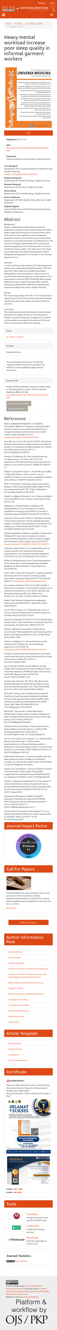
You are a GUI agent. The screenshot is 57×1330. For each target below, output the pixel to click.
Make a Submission (28, 922)
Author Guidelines (16, 963)
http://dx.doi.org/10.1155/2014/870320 (21, 437)
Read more (11, 908)
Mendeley (32, 1213)
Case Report (13, 1054)
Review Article (14, 1043)
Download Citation (16, 408)
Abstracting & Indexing (18, 1010)
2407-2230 (17, 1192)
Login (52, 3)
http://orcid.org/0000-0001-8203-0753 (21, 174)
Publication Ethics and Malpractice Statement (28, 968)
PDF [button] (28, 133)
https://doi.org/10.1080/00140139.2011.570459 (25, 649)
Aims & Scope (14, 957)
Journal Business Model (18, 1005)
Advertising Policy (16, 1016)
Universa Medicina (31, 1296)
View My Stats (21, 1261)
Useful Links (13, 1022)
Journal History (15, 951)
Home (8, 23)
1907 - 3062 (18, 1189)
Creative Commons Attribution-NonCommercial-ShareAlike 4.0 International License (28, 1291)
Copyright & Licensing (18, 999)
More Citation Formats (18, 403)
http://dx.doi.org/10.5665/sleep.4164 (29, 581)
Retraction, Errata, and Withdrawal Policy (26, 994)
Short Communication (18, 1060)
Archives (18, 23)
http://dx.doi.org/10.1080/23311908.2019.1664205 (26, 544)
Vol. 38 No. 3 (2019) (34, 23)
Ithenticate (32, 1237)
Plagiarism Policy (15, 988)
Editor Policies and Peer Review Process (25, 982)
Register (42, 3)
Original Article (15, 1049)
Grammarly (32, 1225)
